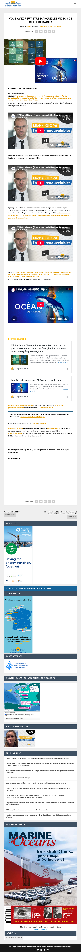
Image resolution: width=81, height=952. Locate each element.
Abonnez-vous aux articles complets (20, 405)
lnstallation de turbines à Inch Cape (18, 778)
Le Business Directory (15, 428)
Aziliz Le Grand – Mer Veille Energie (32, 417)
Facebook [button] (43, 423)
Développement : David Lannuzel (36, 946)
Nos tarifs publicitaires (54, 946)
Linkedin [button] (35, 423)
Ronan (29, 26)
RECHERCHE (52, 26)
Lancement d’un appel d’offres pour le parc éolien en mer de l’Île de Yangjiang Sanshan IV (36, 783)
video (59, 26)
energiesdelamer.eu (46, 407)
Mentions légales (67, 946)
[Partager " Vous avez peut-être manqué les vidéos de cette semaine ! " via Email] (49, 31)
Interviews (43, 26)
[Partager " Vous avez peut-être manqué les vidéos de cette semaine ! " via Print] (53, 31)
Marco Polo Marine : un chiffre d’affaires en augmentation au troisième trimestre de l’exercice (37, 758)
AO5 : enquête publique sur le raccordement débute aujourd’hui (27, 810)
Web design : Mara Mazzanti (17, 946)
